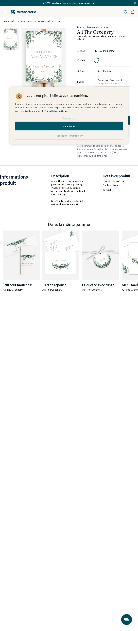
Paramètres (69, 118)
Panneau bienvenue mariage (31, 21)
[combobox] (112, 71)
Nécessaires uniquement (69, 135)
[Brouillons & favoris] (126, 12)
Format (81, 50)
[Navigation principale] (6, 12)
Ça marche (69, 126)
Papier (80, 81)
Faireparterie (9, 21)
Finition (81, 71)
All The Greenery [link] (56, 21)
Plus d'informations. (56, 111)
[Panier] (132, 12)
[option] (97, 60)
